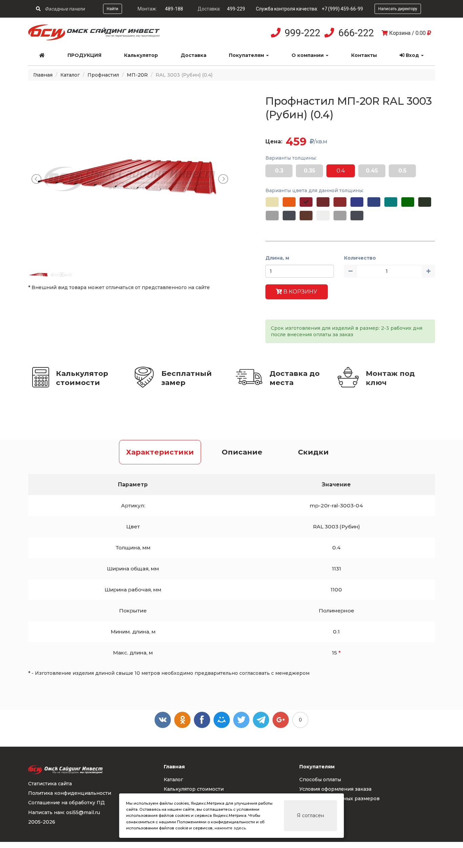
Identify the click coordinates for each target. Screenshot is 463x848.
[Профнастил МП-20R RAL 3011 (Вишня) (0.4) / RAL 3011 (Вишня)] (340, 202)
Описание (242, 452)
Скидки (313, 452)
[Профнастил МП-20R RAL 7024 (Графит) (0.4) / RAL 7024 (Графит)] (289, 215)
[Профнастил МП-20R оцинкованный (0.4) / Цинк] (340, 215)
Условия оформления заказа (335, 789)
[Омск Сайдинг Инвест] (94, 39)
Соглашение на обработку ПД (66, 803)
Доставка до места (294, 378)
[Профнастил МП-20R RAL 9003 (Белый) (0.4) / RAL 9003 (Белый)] (323, 215)
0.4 (341, 170)
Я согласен (310, 815)
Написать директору (397, 8)
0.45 (372, 170)
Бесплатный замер (186, 378)
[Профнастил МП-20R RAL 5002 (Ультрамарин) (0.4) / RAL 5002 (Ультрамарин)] (357, 202)
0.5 (402, 170)
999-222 (302, 33)
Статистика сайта (50, 784)
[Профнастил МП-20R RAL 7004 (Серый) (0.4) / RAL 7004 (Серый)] (272, 215)
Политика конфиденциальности (69, 793)
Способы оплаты (320, 779)
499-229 (236, 9)
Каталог (70, 75)
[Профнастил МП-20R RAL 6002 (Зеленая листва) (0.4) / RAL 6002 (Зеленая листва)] (408, 202)
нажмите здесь (230, 828)
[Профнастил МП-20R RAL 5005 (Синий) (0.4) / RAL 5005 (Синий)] (374, 202)
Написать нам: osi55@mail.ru (64, 812)
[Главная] (42, 55)
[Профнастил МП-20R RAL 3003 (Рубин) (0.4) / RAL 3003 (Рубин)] (306, 202)
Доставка (193, 55)
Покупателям (247, 55)
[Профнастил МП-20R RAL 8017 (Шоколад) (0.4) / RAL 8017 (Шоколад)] (306, 215)
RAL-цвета (312, 808)
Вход (412, 55)
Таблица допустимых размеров (339, 798)
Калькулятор (141, 55)
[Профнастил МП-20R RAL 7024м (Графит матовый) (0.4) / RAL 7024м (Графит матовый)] (357, 215)
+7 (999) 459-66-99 (342, 9)
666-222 (356, 33)
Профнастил (103, 75)
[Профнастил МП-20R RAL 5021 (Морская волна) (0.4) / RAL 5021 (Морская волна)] (391, 202)
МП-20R (137, 75)
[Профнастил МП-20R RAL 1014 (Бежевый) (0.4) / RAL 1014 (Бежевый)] (272, 202)
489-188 (174, 9)
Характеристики (160, 452)
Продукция (84, 55)
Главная (43, 75)
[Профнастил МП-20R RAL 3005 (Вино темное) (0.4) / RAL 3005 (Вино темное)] (323, 202)
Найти (112, 8)
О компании (308, 55)
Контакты (364, 55)
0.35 (309, 170)
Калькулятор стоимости (82, 378)
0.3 (279, 170)
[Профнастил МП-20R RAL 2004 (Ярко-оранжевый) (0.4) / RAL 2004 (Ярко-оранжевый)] (289, 202)
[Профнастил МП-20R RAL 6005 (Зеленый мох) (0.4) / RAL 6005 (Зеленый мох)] (424, 202)
